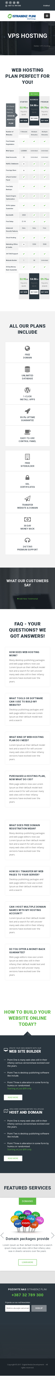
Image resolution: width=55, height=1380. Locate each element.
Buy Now (23, 121)
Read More (13, 1097)
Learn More (27, 1262)
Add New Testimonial (28, 598)
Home (36, 46)
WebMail (46, 6)
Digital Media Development (33, 1364)
